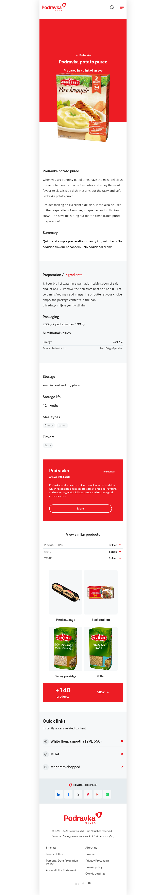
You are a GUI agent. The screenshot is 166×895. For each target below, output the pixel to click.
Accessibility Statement (61, 870)
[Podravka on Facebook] (83, 883)
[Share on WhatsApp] (107, 794)
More (80, 508)
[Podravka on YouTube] (89, 883)
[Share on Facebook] (68, 794)
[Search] (112, 7)
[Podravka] (54, 10)
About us (91, 847)
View (100, 692)
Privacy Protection (97, 860)
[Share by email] (98, 794)
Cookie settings (95, 873)
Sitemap (51, 847)
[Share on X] (78, 794)
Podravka (85, 55)
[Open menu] (121, 7)
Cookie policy (94, 867)
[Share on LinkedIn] (59, 794)
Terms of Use (54, 854)
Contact (90, 854)
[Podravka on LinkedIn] (77, 883)
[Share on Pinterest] (88, 794)
